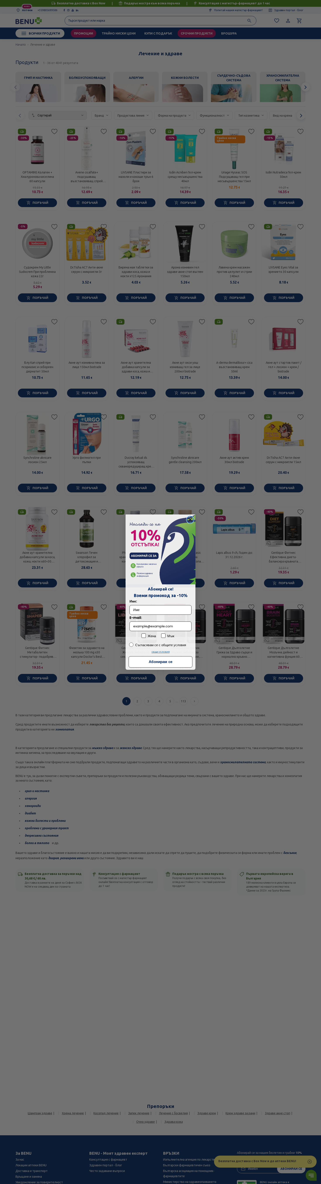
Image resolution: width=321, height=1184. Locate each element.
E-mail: (135, 617)
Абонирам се (160, 662)
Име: (133, 601)
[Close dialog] (190, 519)
